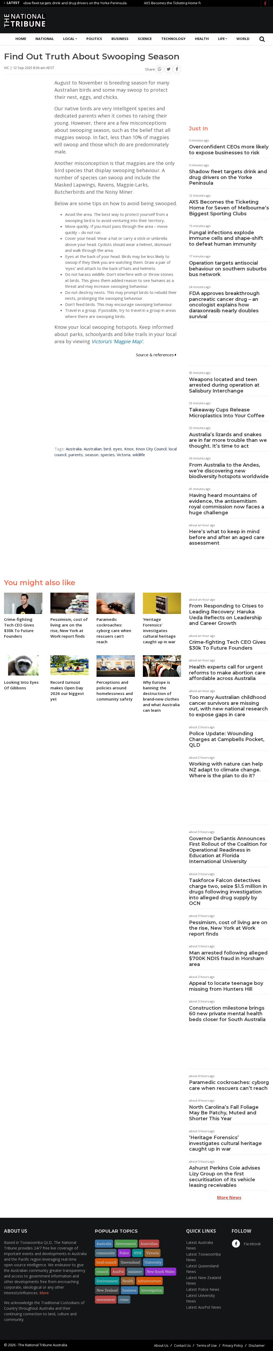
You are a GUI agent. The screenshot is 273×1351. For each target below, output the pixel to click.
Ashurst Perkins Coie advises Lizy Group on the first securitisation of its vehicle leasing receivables (224, 1176)
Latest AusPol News (203, 1307)
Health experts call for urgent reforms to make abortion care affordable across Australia (227, 672)
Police (124, 1253)
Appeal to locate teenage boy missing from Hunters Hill (226, 986)
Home (20, 38)
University (153, 1262)
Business (120, 38)
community (106, 1253)
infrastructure (149, 1281)
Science (145, 38)
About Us (161, 1345)
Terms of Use (206, 1345)
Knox (129, 448)
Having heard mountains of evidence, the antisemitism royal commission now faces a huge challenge (226, 504)
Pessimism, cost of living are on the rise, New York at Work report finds (228, 928)
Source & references (155, 354)
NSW (138, 1253)
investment (106, 1299)
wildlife (139, 454)
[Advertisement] (172, 19)
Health (202, 38)
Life (221, 38)
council (102, 1271)
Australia (74, 448)
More (44, 1292)
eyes (117, 448)
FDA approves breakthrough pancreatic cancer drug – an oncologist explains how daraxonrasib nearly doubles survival (224, 304)
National (44, 38)
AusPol (118, 1271)
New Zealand (107, 1290)
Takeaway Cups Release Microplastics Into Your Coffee (226, 413)
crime (124, 1299)
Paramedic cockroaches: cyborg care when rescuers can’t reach (229, 1085)
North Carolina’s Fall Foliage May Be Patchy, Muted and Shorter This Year (224, 1113)
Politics (94, 38)
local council (106, 1262)
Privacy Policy (233, 1345)
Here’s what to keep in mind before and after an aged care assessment (226, 537)
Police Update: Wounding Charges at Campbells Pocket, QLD (226, 739)
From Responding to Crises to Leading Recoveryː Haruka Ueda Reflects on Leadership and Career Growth (226, 614)
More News (229, 1197)
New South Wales (161, 1271)
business (129, 1290)
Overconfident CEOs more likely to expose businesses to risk (228, 150)
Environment (107, 1281)
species (108, 454)
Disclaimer (257, 1345)
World (243, 38)
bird (107, 448)
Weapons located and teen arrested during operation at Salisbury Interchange (224, 385)
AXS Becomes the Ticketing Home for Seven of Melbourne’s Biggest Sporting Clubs (191, 3)
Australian (93, 448)
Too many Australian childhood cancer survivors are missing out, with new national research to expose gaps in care (228, 706)
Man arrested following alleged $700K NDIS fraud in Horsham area (228, 958)
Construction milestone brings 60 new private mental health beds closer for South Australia (227, 1013)
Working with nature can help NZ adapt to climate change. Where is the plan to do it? (226, 769)
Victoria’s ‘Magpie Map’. (117, 341)
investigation (151, 1290)
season (91, 454)
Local (68, 38)
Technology (173, 38)
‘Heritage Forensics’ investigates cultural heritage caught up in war (225, 1143)
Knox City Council (151, 448)
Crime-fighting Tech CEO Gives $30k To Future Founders (227, 645)
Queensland (130, 1262)
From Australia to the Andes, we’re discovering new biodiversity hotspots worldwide (229, 470)
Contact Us (182, 1345)
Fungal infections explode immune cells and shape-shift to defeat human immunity (226, 238)
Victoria (123, 454)
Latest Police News (202, 1289)
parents (76, 454)
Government (126, 1243)
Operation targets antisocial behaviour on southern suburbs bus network (228, 268)
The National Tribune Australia (42, 1344)
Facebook (252, 1243)
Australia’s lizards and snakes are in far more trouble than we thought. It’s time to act (228, 440)
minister (135, 1271)
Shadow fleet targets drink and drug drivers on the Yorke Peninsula (228, 177)
